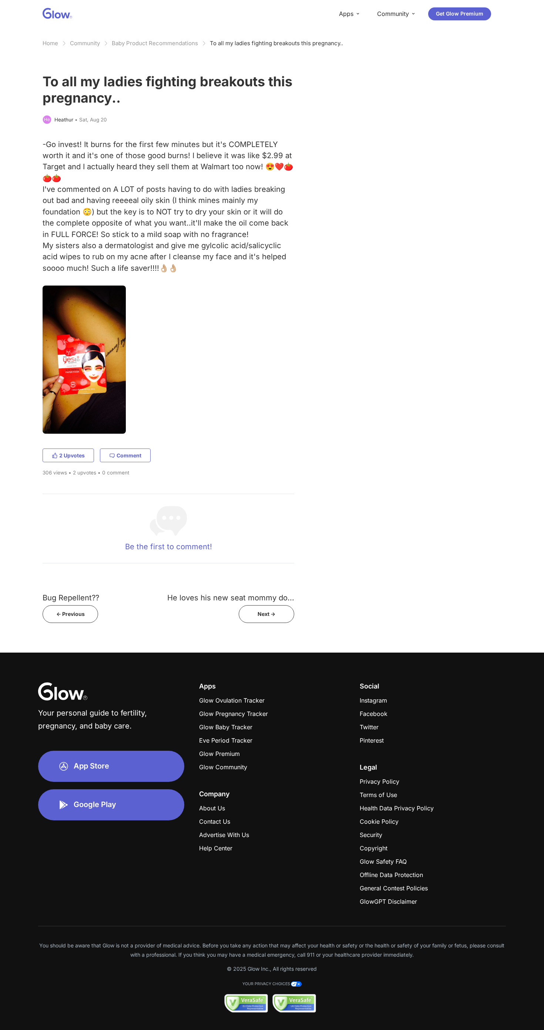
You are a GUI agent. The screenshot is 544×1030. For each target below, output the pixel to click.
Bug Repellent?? (71, 597)
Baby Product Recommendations (155, 43)
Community (85, 43)
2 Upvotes (72, 455)
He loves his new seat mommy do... (230, 597)
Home (50, 43)
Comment (129, 455)
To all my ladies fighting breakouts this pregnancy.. (276, 43)
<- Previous (70, 614)
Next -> (266, 614)
